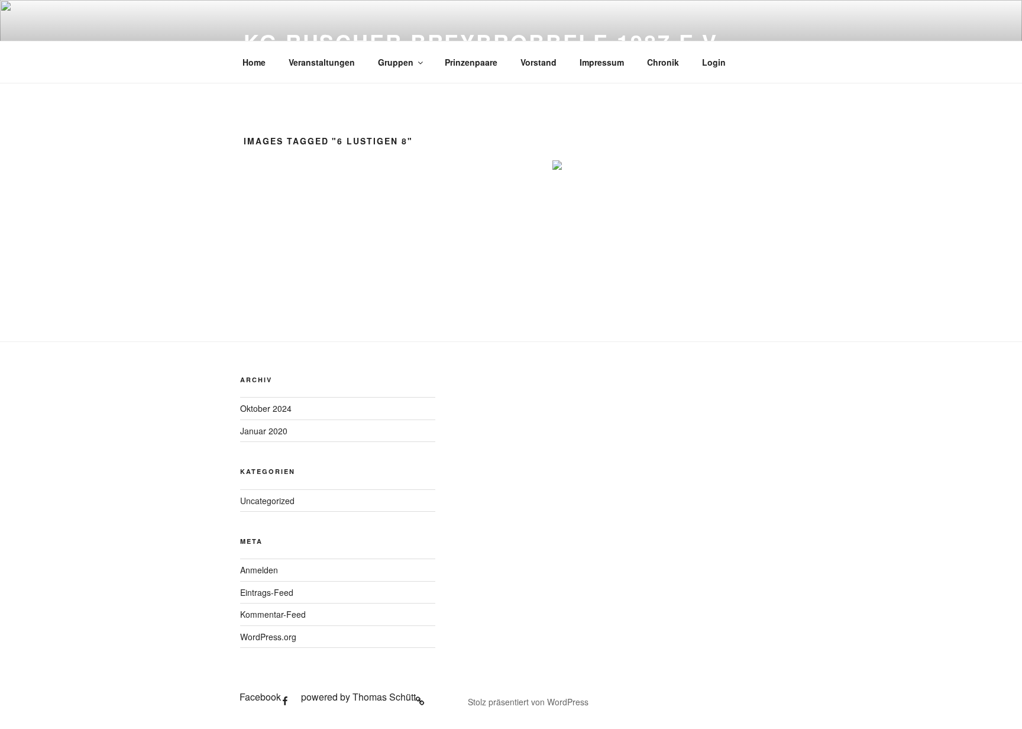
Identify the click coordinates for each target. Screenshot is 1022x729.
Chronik (663, 62)
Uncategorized (267, 501)
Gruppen (395, 62)
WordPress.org (268, 637)
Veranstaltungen (322, 62)
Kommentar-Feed (273, 614)
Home (254, 62)
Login (714, 62)
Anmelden (259, 570)
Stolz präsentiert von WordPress (528, 702)
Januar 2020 (263, 431)
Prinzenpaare (471, 62)
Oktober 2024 (266, 408)
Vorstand (538, 62)
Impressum (602, 62)
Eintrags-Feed (266, 592)
